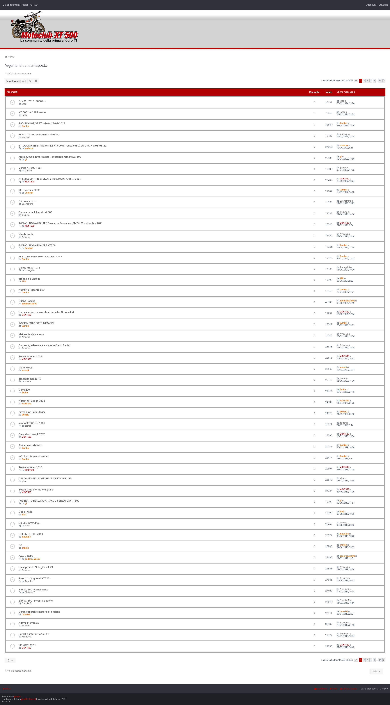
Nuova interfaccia (29, 622)
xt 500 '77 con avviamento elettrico (39, 134)
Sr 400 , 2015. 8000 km (32, 101)
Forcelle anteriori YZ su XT (34, 633)
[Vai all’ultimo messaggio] (346, 101)
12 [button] (380, 80)
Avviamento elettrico (31, 445)
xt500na (26, 215)
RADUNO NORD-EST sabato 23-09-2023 (42, 123)
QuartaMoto (27, 204)
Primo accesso (27, 201)
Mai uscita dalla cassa (31, 334)
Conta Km (24, 389)
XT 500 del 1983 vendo (32, 112)
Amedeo (26, 237)
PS (20, 545)
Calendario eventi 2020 (32, 434)
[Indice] (44, 24)
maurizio (26, 537)
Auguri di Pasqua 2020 (32, 400)
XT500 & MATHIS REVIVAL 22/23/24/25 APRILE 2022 (50, 178)
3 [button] (367, 80)
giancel (28, 170)
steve (27, 525)
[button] (356, 80)
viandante (26, 636)
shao (24, 104)
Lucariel (26, 614)
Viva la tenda (26, 234)
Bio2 (24, 514)
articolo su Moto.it (29, 278)
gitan (24, 481)
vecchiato (26, 403)
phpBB (17, 696)
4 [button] (370, 80)
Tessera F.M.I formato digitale (36, 489)
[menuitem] (34, 5)
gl (26, 159)
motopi (25, 370)
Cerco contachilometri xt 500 (35, 212)
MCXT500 (29, 181)
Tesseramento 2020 (30, 467)
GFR (24, 281)
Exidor (25, 392)
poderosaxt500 (29, 303)
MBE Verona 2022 (29, 190)
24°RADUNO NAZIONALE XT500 (37, 245)
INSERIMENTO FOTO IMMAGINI (36, 323)
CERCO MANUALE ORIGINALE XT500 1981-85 (45, 478)
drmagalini (30, 270)
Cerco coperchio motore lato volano (39, 611)
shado (28, 381)
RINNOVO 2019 (27, 645)
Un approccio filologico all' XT (36, 567)
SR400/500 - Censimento (33, 589)
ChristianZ (30, 592)
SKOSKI (25, 415)
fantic (24, 115)
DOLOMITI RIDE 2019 (31, 534)
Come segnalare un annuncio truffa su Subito (44, 345)
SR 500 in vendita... (30, 522)
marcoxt (26, 137)
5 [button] (374, 80)
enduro (25, 548)
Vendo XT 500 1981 (30, 167)
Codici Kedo (26, 511)
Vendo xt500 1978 (29, 267)
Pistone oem (26, 367)
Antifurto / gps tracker (31, 289)
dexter (28, 426)
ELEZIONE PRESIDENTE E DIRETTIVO (40, 256)
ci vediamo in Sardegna (32, 412)
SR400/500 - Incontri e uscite (36, 600)
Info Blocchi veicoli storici (33, 456)
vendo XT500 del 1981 (32, 423)
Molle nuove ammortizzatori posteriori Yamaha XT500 (50, 156)
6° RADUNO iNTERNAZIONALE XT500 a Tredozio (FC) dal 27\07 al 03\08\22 (62, 145)
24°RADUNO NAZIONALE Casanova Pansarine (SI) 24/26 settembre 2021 (61, 223)
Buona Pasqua (27, 300)
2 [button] (364, 80)
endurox (29, 148)
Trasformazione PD (30, 378)
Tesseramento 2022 (30, 356)
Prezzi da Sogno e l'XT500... (35, 578)
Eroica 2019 (26, 556)
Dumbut (25, 126)
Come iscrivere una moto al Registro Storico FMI (46, 312)
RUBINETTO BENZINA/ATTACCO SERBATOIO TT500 (49, 500)
